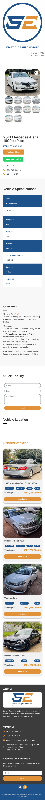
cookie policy (38, 794)
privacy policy (22, 796)
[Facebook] (20, 787)
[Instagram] (25, 787)
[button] (11, 53)
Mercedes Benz (11, 203)
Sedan (8, 272)
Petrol (7, 236)
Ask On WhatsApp (13, 159)
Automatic (9, 248)
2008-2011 (10, 260)
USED (7, 224)
